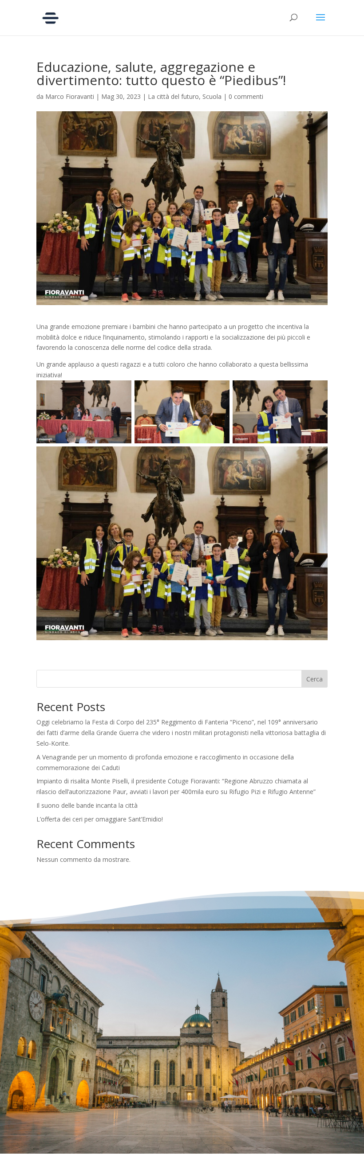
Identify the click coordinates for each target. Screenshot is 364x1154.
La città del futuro (173, 96)
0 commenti (246, 96)
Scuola (212, 96)
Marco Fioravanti (69, 96)
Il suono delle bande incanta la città (87, 805)
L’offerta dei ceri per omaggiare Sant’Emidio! (99, 819)
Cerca (314, 679)
